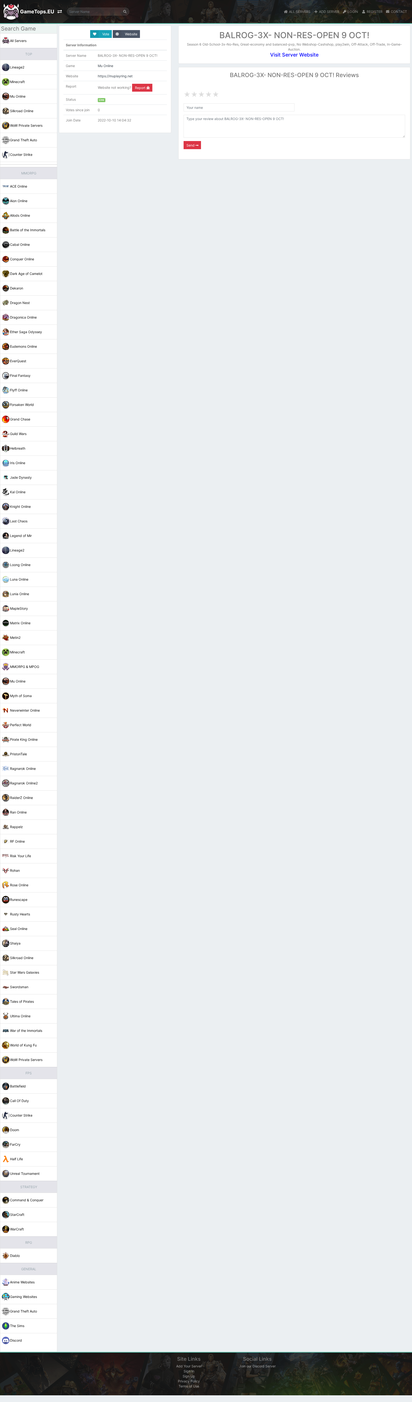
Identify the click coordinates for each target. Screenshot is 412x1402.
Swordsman (19, 987)
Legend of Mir (21, 536)
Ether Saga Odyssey (26, 332)
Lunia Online (19, 594)
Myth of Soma (21, 696)
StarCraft (17, 1215)
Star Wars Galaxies (24, 972)
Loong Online (20, 565)
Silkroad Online (21, 111)
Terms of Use (189, 1386)
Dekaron (16, 288)
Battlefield (18, 1086)
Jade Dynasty (21, 477)
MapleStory (19, 608)
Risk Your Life (20, 856)
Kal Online (18, 492)
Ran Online (18, 812)
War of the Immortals (26, 1031)
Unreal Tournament (25, 1173)
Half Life (16, 1159)
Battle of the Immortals (27, 230)
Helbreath (17, 448)
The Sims (17, 1326)
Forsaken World (22, 405)
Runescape (18, 900)
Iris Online (17, 463)
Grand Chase (20, 419)
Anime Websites (22, 1282)
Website (130, 34)
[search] (125, 11)
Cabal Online (20, 244)
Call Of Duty (19, 1101)
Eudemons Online (23, 346)
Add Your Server (189, 1366)
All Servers (18, 41)
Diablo (15, 1256)
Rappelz (16, 827)
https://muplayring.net (115, 76)
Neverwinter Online (25, 710)
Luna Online (19, 579)
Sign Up (189, 1376)
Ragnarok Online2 (24, 783)
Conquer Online (22, 259)
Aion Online (18, 201)
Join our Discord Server (257, 1366)
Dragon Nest (20, 303)
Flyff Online (19, 390)
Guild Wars (18, 434)
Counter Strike (21, 154)
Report (140, 88)
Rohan (15, 870)
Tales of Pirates (22, 1001)
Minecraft (17, 82)
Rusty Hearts (20, 914)
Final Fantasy (20, 375)
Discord (16, 1340)
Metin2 (15, 637)
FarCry (15, 1144)
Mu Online (18, 96)
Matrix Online (20, 623)
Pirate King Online (24, 739)
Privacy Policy (189, 1381)
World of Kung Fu (23, 1045)
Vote (105, 34)
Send (191, 145)
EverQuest (18, 361)
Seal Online (18, 929)
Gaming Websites (23, 1297)
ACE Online (18, 186)
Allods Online (20, 215)
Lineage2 (17, 67)
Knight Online (20, 506)
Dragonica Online (23, 317)
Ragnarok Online (23, 769)
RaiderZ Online (21, 798)
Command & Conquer (26, 1200)
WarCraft (17, 1229)
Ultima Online (20, 1016)
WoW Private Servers (26, 125)
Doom (14, 1130)
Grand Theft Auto (23, 140)
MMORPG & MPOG (24, 667)
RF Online (17, 841)
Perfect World (20, 725)
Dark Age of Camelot (26, 274)
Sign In (189, 1371)
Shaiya (15, 943)
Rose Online (19, 885)
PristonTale (18, 754)
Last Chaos (18, 521)
